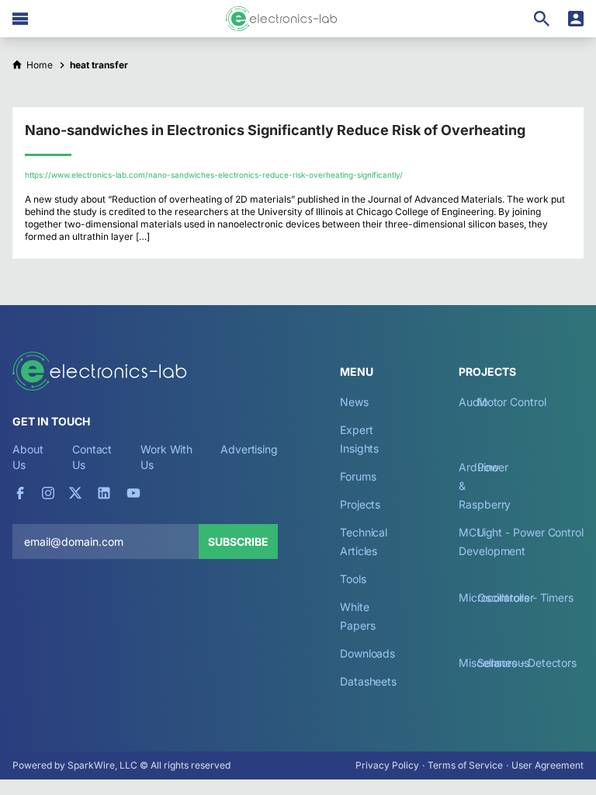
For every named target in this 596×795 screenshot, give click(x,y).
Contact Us (92, 457)
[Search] (541, 18)
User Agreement (547, 765)
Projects (360, 504)
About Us (27, 457)
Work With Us (166, 457)
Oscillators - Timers (525, 597)
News (354, 401)
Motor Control (511, 401)
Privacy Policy (387, 765)
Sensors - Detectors (527, 662)
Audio (473, 401)
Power (493, 467)
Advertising (249, 449)
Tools (353, 578)
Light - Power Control (530, 532)
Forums (358, 476)
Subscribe (238, 541)
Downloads (367, 653)
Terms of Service (465, 765)
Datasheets (368, 681)
